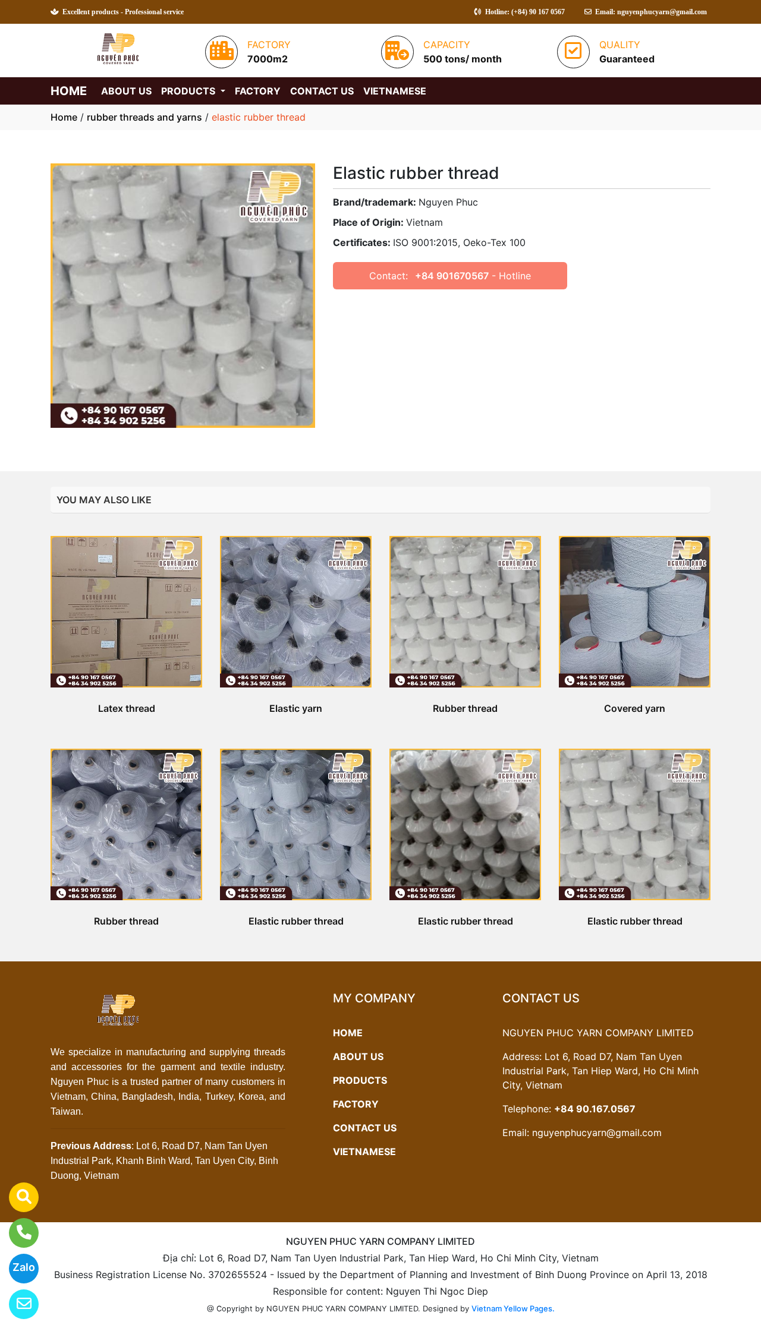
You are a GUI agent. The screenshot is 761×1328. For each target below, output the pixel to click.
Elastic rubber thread (296, 921)
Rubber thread (465, 708)
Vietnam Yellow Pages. (513, 1308)
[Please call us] (16, 1233)
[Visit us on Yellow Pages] (16, 1197)
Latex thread (126, 708)
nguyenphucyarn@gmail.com (597, 1132)
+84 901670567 (452, 276)
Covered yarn (634, 708)
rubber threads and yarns (144, 117)
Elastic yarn (295, 708)
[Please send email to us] (16, 1304)
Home (64, 117)
